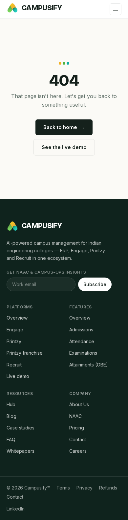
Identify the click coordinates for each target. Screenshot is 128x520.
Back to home (64, 127)
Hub (11, 404)
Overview (17, 318)
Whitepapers (20, 451)
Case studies (20, 427)
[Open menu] (115, 9)
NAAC (75, 416)
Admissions (81, 329)
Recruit (14, 364)
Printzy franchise (25, 353)
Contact (77, 439)
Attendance (81, 341)
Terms (63, 487)
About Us (79, 404)
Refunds (108, 487)
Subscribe (94, 284)
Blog (11, 416)
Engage (15, 329)
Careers (78, 451)
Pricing (76, 427)
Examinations (83, 353)
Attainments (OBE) (88, 364)
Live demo (18, 376)
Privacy (84, 487)
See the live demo (64, 147)
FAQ (11, 439)
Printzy (14, 341)
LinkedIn (16, 508)
